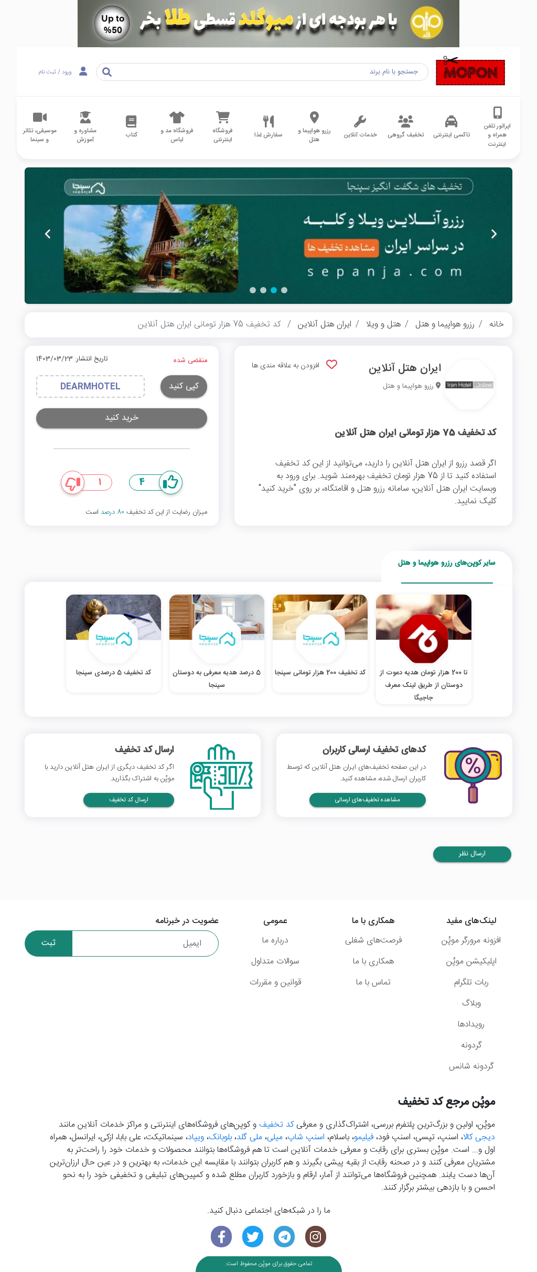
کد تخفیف (276, 1125)
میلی (275, 1137)
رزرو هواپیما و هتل (445, 324)
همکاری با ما (373, 962)
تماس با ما (373, 983)
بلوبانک (220, 1137)
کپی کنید (184, 386)
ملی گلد (249, 1137)
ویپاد (196, 1137)
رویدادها (471, 1024)
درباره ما (275, 941)
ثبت (48, 943)
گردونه (471, 1045)
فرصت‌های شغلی (373, 941)
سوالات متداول (275, 962)
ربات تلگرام (471, 983)
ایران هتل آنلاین (324, 324)
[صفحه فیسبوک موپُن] (221, 1236)
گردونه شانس (471, 1066)
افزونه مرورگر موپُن (471, 941)
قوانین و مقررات (275, 983)
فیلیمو (363, 1137)
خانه (496, 324)
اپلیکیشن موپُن (471, 962)
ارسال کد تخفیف (128, 800)
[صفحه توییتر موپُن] (252, 1236)
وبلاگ (471, 1004)
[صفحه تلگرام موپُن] (284, 1236)
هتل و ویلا (383, 324)
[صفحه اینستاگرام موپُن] (315, 1236)
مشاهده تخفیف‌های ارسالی (367, 800)
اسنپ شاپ (306, 1137)
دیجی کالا (479, 1137)
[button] (284, 290)
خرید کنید (121, 418)
